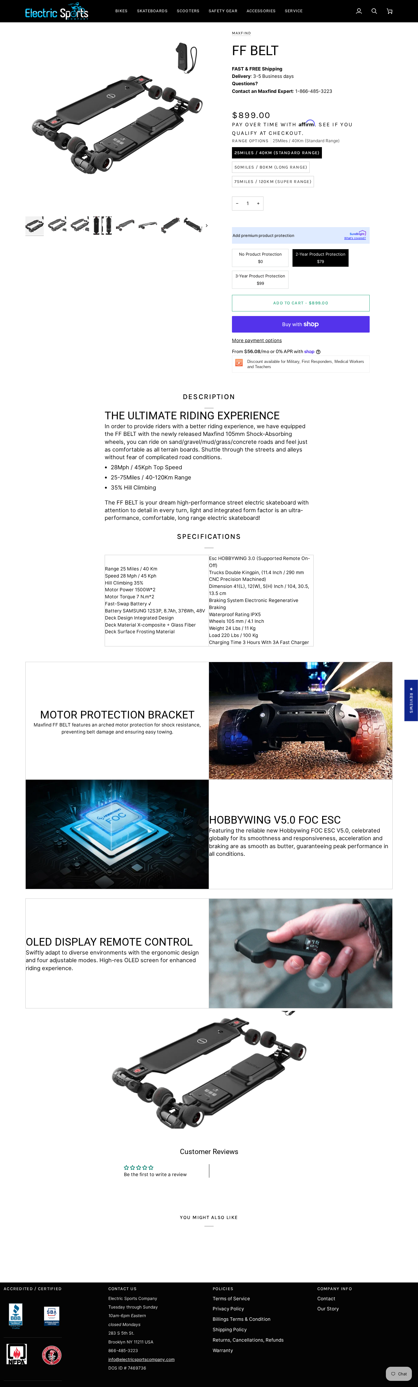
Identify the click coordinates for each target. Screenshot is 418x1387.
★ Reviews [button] (411, 700)
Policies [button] (223, 1288)
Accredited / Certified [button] (33, 1288)
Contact (326, 1298)
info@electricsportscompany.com (141, 1359)
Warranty (223, 1350)
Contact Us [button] (122, 1288)
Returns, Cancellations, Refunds (248, 1340)
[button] (121, 11)
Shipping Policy (230, 1329)
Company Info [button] (334, 1288)
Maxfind (241, 33)
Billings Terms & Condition (242, 1319)
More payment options (257, 340)
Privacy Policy (228, 1309)
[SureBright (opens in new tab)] (358, 233)
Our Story (328, 1309)
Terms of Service (231, 1298)
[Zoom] (117, 121)
